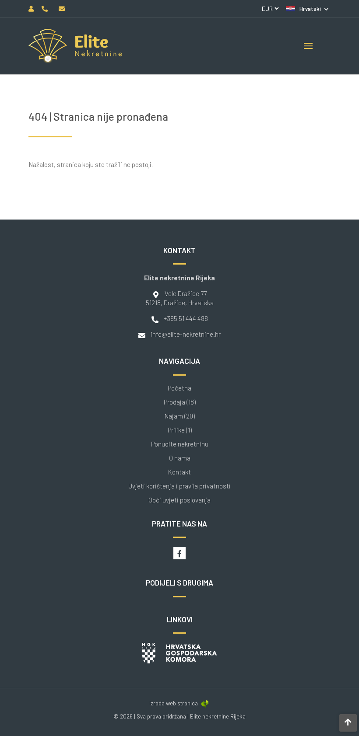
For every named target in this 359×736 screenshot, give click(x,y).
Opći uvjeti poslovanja (179, 500)
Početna (179, 388)
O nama (179, 458)
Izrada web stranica (173, 703)
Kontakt (179, 472)
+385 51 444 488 (186, 318)
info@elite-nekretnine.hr (186, 334)
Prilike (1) (180, 430)
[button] (307, 8)
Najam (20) (180, 416)
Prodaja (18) (180, 402)
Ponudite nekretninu (179, 444)
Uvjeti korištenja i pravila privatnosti (179, 486)
